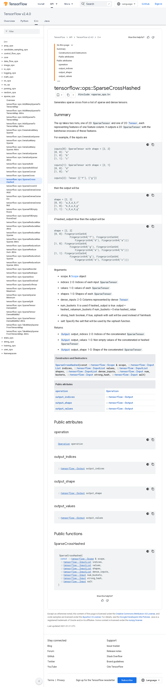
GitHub (146, 3)
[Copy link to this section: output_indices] (79, 457)
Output (65, 334)
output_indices (65, 396)
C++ (36, 20)
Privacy (61, 680)
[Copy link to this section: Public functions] (85, 534)
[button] (21, 46)
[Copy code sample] (152, 144)
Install (41, 3)
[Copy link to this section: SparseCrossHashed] (88, 544)
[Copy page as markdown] (68, 95)
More (67, 3)
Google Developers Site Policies (135, 617)
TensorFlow (59, 37)
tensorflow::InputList (91, 368)
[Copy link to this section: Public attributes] (86, 422)
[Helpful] (148, 37)
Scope (74, 276)
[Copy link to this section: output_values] (78, 506)
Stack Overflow (114, 656)
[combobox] (96, 4)
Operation (112, 391)
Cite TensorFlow (115, 666)
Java (46, 20)
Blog (49, 646)
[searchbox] (22, 31)
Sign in (158, 4)
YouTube (52, 666)
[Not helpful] (153, 37)
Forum (50, 651)
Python (24, 20)
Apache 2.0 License (92, 617)
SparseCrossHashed (67, 364)
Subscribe (127, 680)
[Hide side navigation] (39, 681)
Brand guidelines (115, 661)
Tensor (133, 123)
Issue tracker (113, 646)
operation (61, 391)
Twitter (51, 661)
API (52, 3)
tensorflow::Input (131, 371)
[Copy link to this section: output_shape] (78, 482)
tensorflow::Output (121, 396)
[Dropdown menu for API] (57, 4)
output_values (64, 408)
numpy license (135, 620)
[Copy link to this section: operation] (72, 432)
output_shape (63, 402)
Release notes (114, 651)
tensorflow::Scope (103, 364)
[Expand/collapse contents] (72, 45)
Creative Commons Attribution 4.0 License (135, 614)
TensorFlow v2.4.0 (17, 14)
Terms (50, 680)
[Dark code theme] (147, 144)
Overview (9, 20)
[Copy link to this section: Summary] (74, 115)
